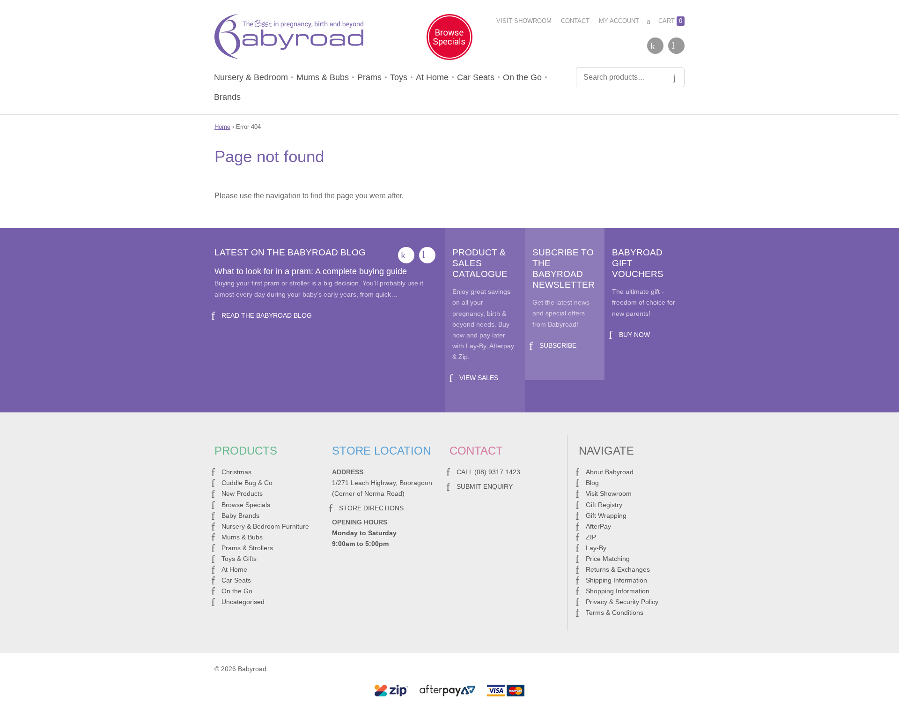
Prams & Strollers (247, 548)
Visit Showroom (524, 20)
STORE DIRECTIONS (371, 508)
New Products (242, 493)
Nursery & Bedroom (251, 77)
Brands (227, 97)
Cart (670, 20)
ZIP (591, 537)
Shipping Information (616, 580)
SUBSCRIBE (557, 345)
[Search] (675, 77)
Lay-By (596, 548)
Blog (592, 482)
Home (222, 126)
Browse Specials (245, 504)
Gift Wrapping (606, 515)
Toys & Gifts (239, 558)
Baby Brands (240, 515)
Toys (398, 77)
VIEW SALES (478, 377)
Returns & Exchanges (618, 569)
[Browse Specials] (449, 39)
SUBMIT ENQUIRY (485, 486)
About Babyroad (610, 472)
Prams (369, 77)
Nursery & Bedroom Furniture (265, 526)
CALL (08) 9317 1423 (488, 472)
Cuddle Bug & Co (247, 482)
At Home (432, 77)
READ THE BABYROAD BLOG (266, 315)
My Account (619, 20)
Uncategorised (243, 601)
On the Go (522, 77)
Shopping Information (617, 591)
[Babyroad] (288, 38)
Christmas (236, 472)
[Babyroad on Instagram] (676, 45)
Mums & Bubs (322, 77)
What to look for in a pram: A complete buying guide (310, 271)
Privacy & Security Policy (622, 601)
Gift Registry (604, 504)
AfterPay (598, 526)
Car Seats (475, 77)
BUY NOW (634, 334)
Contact (575, 20)
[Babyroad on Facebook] (655, 45)
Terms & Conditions (614, 612)
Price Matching (608, 558)
